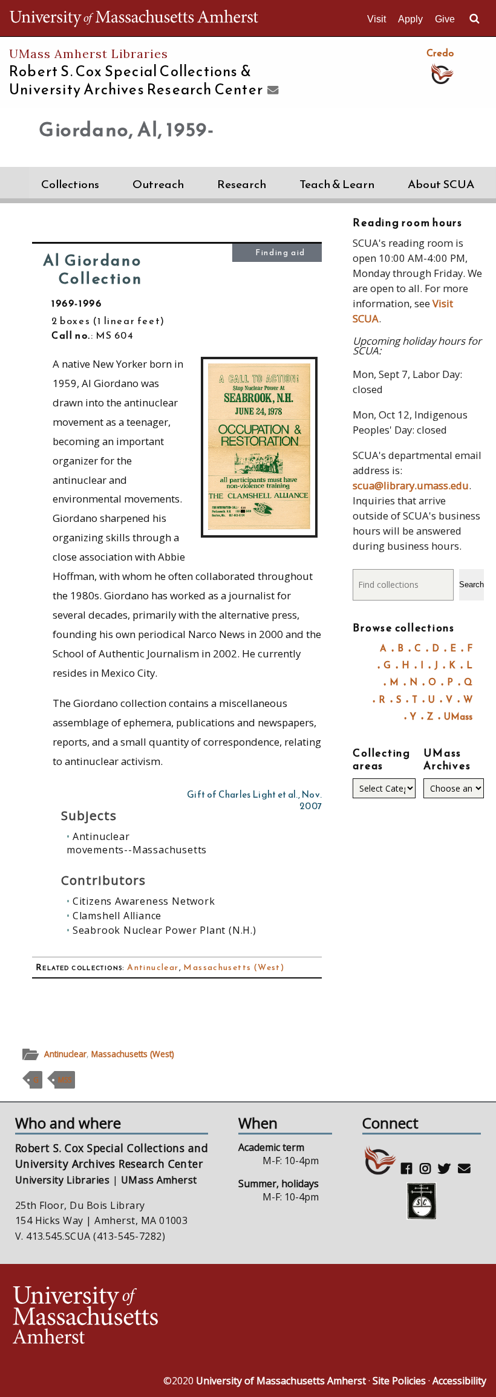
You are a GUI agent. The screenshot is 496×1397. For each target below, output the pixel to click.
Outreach (158, 184)
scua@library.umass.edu (411, 485)
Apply (410, 19)
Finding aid (280, 252)
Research (241, 184)
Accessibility (459, 1380)
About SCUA (441, 184)
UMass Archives (447, 759)
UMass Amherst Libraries (88, 53)
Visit (376, 19)
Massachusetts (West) (233, 967)
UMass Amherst (159, 1180)
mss (64, 1080)
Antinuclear (152, 967)
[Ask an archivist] (271, 90)
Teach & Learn (336, 184)
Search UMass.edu (474, 18)
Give (445, 19)
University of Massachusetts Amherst (281, 1380)
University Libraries (62, 1180)
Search (471, 584)
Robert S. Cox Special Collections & (136, 80)
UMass (458, 716)
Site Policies (399, 1380)
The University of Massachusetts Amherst (134, 18)
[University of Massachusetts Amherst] (129, 1317)
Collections (70, 184)
